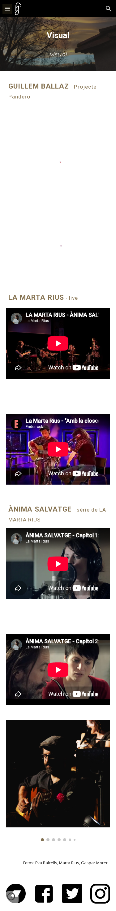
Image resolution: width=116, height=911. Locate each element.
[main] (58, 35)
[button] (7, 8)
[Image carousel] (58, 780)
